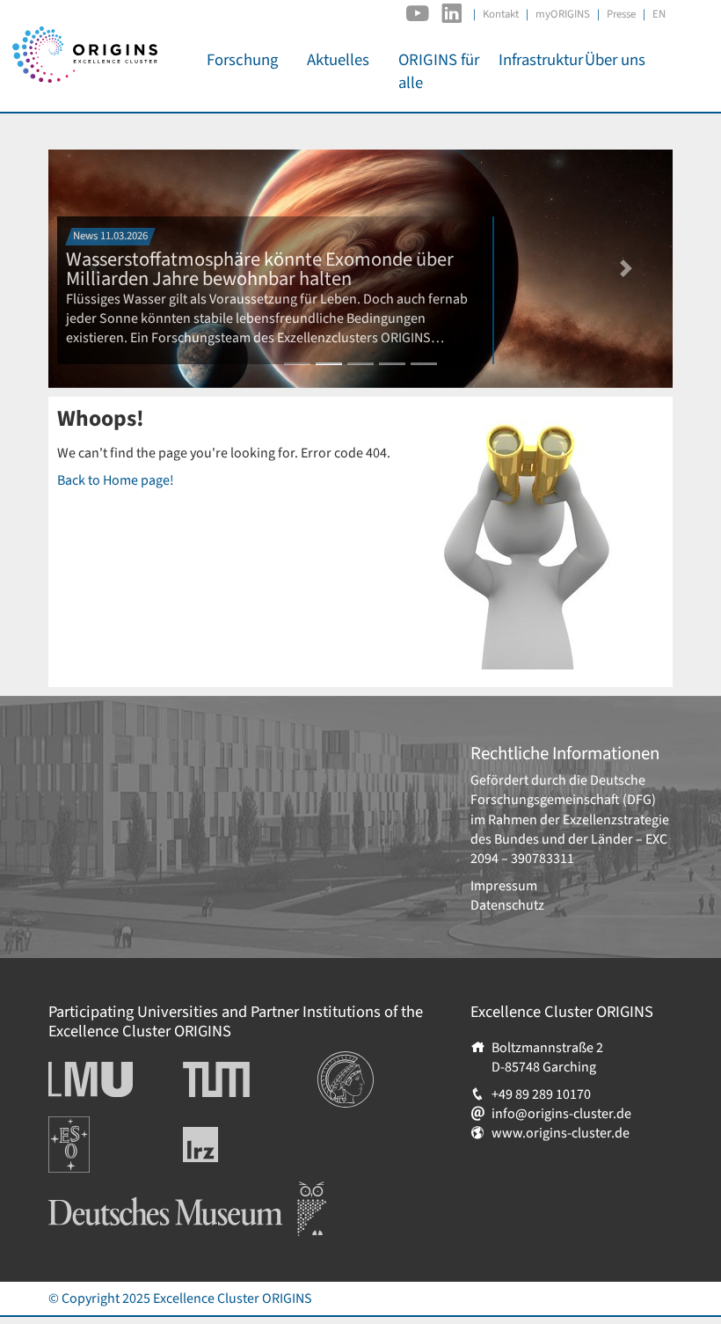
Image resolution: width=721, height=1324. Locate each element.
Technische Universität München (250, 1079)
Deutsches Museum (106, 1191)
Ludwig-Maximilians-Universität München (109, 1079)
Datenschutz (507, 905)
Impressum (503, 886)
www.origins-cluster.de (561, 1133)
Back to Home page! (115, 480)
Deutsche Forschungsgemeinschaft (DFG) (563, 790)
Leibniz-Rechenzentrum (230, 1144)
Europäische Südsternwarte (92, 1135)
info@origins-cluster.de (561, 1113)
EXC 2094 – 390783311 (568, 849)
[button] (626, 269)
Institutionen (355, 1061)
